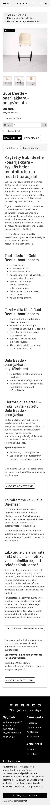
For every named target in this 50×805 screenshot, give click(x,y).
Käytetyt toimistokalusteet (21, 18)
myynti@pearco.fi (27, 666)
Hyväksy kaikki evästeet (25, 795)
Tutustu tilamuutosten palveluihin (24, 628)
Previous (7, 50)
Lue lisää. (7, 789)
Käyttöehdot (33, 731)
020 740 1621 (17, 662)
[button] (8, 3)
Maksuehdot (33, 736)
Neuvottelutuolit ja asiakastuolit (23, 21)
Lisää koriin (10, 138)
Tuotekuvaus (11, 148)
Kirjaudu (31, 749)
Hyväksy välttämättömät (15, 800)
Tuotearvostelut (31, 148)
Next (43, 50)
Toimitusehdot (34, 727)
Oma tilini (31, 754)
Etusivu (22, 14)
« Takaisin (9, 14)
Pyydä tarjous (31, 138)
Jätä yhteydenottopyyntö (19, 486)
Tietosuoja (32, 722)
